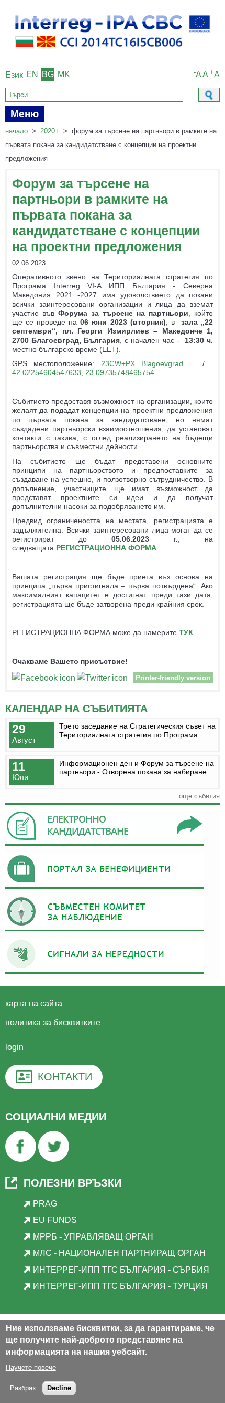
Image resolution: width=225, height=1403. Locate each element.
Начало (16, 131)
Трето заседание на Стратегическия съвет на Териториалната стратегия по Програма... (137, 730)
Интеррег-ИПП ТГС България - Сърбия (121, 1269)
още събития (199, 796)
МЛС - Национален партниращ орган (119, 1253)
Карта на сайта (33, 1003)
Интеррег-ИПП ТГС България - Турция (120, 1286)
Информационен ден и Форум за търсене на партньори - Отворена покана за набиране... (136, 767)
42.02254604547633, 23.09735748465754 (83, 372)
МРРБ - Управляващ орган (93, 1236)
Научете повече (31, 1367)
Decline (59, 1388)
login (14, 1047)
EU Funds (55, 1219)
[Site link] (104, 845)
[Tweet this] (102, 679)
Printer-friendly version (173, 678)
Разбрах (23, 1388)
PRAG (45, 1203)
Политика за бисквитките (52, 1022)
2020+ (49, 131)
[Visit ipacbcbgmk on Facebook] (43, 679)
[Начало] (112, 52)
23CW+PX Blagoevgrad (142, 363)
